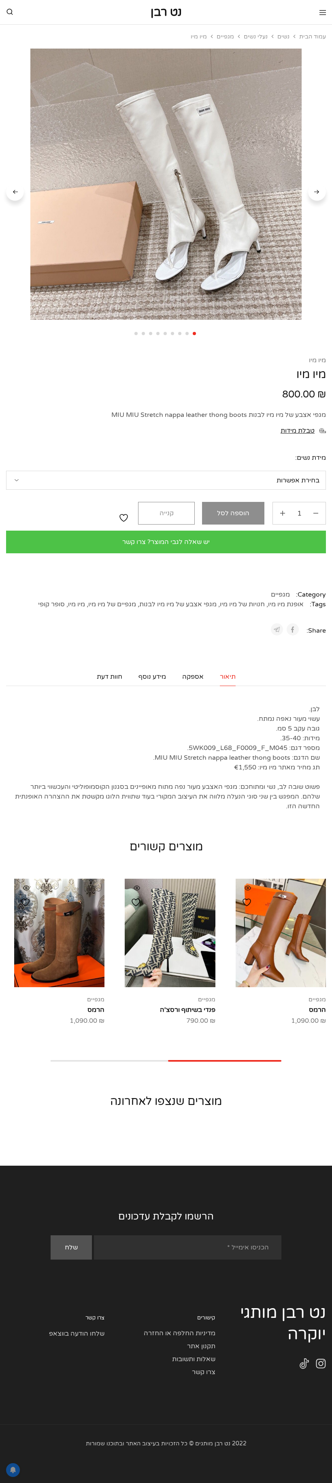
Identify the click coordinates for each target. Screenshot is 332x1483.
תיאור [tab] (228, 677)
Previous (317, 192)
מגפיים (225, 36)
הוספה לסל (233, 513)
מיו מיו (317, 360)
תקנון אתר (201, 1346)
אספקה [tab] (193, 677)
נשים (283, 36)
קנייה (167, 513)
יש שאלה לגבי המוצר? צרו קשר (166, 542)
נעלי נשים (256, 36)
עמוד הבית (312, 36)
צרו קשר (203, 1372)
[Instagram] (321, 1365)
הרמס (317, 1010)
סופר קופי (51, 604)
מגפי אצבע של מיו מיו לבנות (178, 604)
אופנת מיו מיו (286, 604)
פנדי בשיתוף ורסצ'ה (187, 1010)
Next (15, 192)
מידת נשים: (310, 458)
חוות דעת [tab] (109, 677)
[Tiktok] (304, 1365)
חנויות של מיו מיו (242, 604)
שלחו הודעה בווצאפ (76, 1334)
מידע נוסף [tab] (152, 677)
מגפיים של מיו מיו (112, 604)
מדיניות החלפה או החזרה (179, 1333)
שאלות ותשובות (193, 1359)
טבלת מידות (298, 431)
